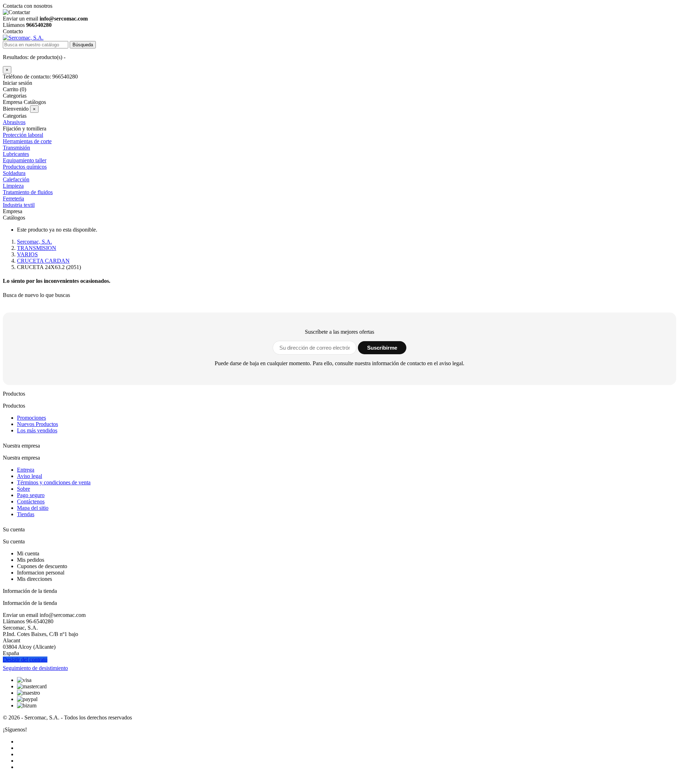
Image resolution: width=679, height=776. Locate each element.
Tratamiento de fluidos (28, 192)
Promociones (31, 418)
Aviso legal (29, 476)
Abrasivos (14, 122)
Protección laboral (23, 135)
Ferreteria (13, 199)
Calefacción (16, 179)
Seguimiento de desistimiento (35, 668)
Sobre (23, 489)
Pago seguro (31, 495)
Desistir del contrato (25, 660)
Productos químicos (25, 167)
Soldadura (14, 173)
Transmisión (16, 148)
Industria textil (19, 205)
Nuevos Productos (37, 424)
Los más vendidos (37, 430)
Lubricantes (16, 154)
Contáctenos (31, 501)
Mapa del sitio (32, 508)
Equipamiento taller (24, 160)
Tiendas (25, 514)
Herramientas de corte (27, 141)
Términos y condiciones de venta (54, 482)
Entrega (25, 470)
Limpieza (13, 186)
